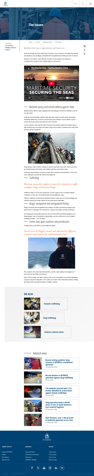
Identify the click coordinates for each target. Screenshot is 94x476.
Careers (4, 454)
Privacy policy (52, 454)
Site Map (5, 474)
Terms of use (52, 457)
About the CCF (6, 459)
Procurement (5, 457)
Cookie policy (52, 452)
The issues (8, 43)
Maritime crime (47, 42)
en (75, 3)
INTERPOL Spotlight (30, 459)
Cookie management (18, 474)
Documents (28, 457)
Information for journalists (32, 454)
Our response (9, 45)
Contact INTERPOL (7, 452)
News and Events (30, 452)
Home (30, 42)
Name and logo (53, 459)
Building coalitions (10, 47)
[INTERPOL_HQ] (62, 468)
